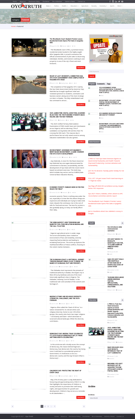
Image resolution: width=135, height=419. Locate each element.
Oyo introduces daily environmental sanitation (115, 229)
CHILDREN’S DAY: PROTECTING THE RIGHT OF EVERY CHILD (65, 371)
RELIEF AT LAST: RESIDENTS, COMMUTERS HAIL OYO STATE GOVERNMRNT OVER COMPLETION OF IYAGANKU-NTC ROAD (67, 78)
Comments (101, 84)
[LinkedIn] (116, 1)
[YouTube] (122, 1)
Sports (112, 6)
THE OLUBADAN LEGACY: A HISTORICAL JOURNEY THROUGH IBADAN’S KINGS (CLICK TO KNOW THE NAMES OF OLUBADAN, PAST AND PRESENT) (67, 261)
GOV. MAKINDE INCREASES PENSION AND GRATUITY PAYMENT (110, 114)
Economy (103, 6)
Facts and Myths (64, 266)
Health (64, 6)
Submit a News (70, 1)
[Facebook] (110, 1)
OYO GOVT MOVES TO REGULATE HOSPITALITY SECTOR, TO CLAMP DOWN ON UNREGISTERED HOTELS (115, 243)
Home (15, 1)
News (48, 6)
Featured (64, 46)
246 (75, 192)
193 (76, 157)
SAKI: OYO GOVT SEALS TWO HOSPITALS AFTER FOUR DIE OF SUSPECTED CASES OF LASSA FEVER (116, 263)
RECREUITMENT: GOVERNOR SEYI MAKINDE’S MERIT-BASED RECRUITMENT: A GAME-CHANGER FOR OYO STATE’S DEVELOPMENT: (67, 152)
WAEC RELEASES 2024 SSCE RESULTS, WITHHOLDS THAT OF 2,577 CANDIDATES (115, 350)
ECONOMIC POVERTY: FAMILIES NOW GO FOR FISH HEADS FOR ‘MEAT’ (67, 188)
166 (73, 120)
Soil (69, 46)
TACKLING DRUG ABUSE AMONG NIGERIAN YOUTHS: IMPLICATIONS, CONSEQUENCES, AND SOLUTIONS (116, 281)
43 (76, 83)
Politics (56, 6)
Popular (92, 84)
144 (74, 46)
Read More (80, 67)
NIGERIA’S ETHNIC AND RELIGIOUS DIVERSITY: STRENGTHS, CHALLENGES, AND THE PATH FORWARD (65, 298)
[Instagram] (113, 1)
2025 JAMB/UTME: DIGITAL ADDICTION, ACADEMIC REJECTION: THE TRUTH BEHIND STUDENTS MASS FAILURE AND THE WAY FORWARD (67, 115)
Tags (108, 84)
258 (76, 266)
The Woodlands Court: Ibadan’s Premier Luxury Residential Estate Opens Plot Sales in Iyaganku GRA (66, 41)
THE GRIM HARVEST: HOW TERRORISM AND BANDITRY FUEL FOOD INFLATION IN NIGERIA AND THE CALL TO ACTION (67, 224)
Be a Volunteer (57, 1)
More (119, 6)
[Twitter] (119, 1)
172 (73, 303)
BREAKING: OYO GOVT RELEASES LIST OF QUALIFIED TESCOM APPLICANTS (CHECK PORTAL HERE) (115, 367)
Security (94, 6)
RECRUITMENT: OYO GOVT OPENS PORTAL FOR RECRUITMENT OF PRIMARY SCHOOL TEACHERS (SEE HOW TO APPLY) (110, 103)
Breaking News (64, 83)
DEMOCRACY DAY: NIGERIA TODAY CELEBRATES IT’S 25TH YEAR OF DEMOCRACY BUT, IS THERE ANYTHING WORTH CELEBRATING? (66, 335)
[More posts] (122, 223)
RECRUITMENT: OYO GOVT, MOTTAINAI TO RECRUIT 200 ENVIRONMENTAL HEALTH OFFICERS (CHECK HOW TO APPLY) (111, 126)
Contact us (81, 1)
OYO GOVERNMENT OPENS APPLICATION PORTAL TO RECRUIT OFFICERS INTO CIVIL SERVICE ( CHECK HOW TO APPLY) (111, 90)
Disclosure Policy (34, 1)
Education (74, 6)
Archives (91, 395)
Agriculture (84, 6)
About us (23, 1)
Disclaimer (46, 1)
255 (74, 229)
